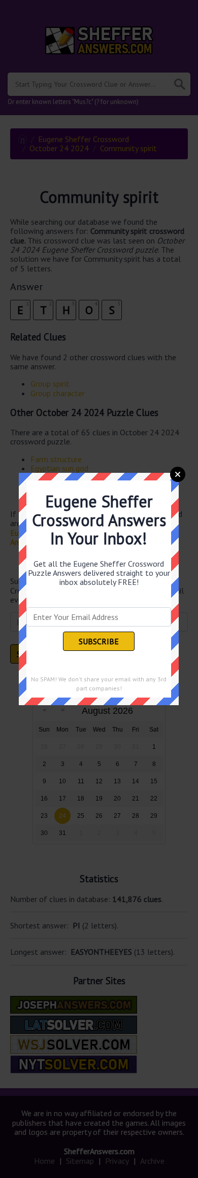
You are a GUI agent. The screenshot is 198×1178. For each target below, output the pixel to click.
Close (177, 474)
